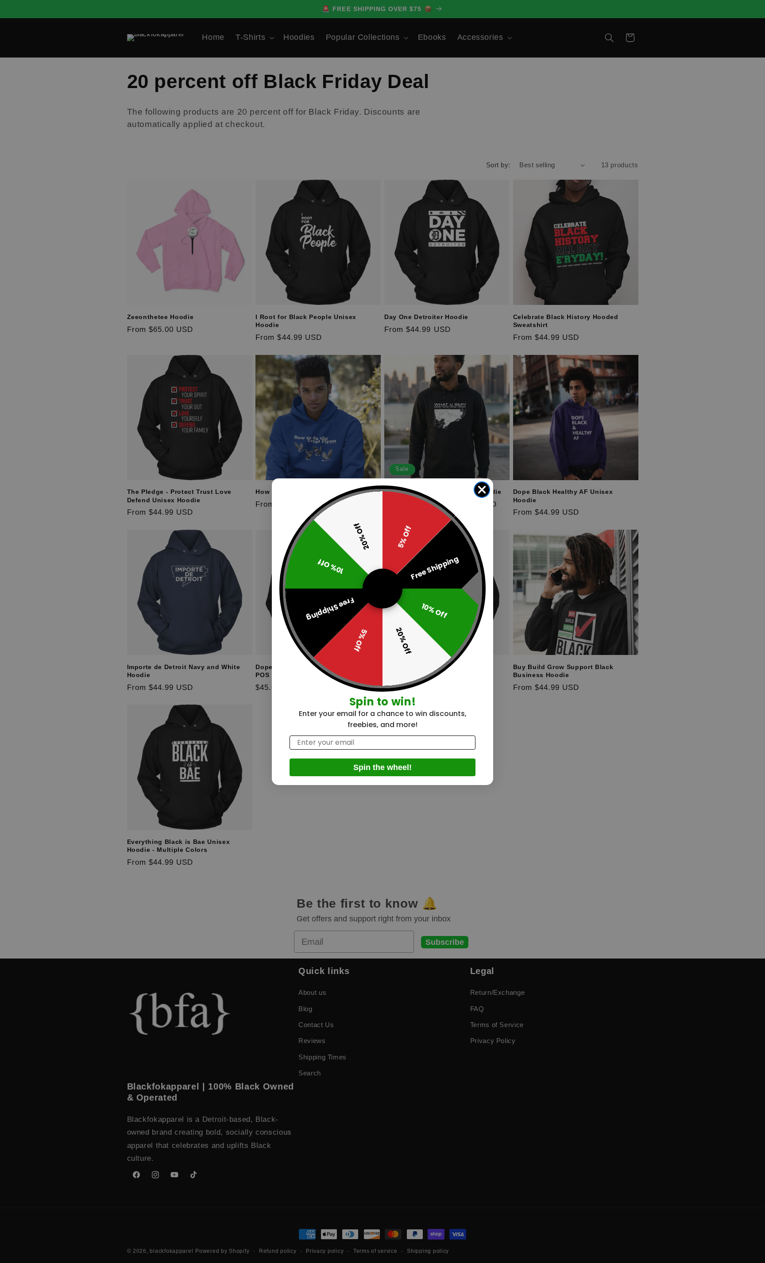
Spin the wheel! (382, 767)
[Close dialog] (482, 489)
